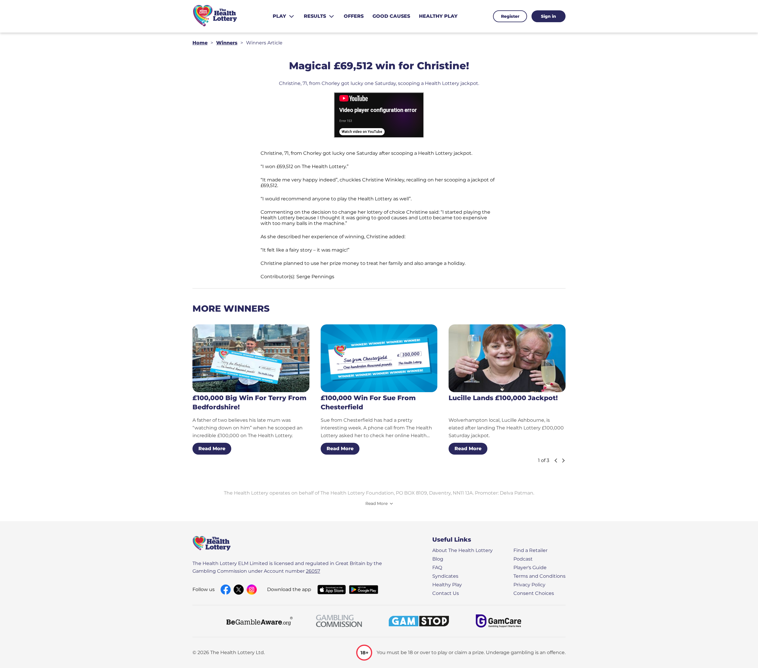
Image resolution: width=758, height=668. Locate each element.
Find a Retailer (530, 550)
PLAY (279, 16)
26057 (313, 571)
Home (200, 43)
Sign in (548, 16)
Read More (211, 448)
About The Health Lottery (462, 550)
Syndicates (445, 576)
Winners (226, 43)
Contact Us (445, 593)
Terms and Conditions (539, 576)
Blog (437, 559)
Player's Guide (530, 567)
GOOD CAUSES (391, 16)
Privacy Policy (529, 584)
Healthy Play (447, 584)
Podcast (523, 559)
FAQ (437, 567)
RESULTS (315, 16)
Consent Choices (533, 593)
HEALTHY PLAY (438, 16)
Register (510, 16)
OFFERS (354, 16)
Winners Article (264, 43)
